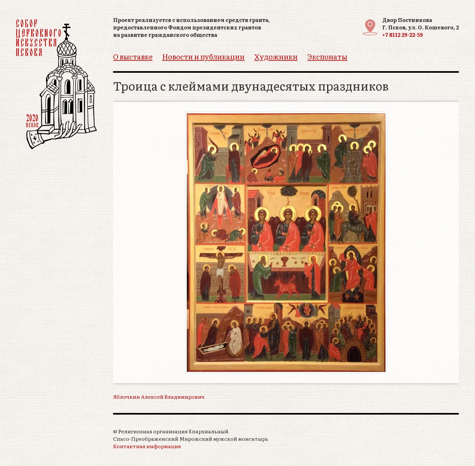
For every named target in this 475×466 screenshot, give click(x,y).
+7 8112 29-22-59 (402, 34)
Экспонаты (327, 56)
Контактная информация (147, 446)
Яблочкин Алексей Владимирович (159, 396)
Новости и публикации (203, 56)
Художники (276, 56)
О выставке (133, 56)
